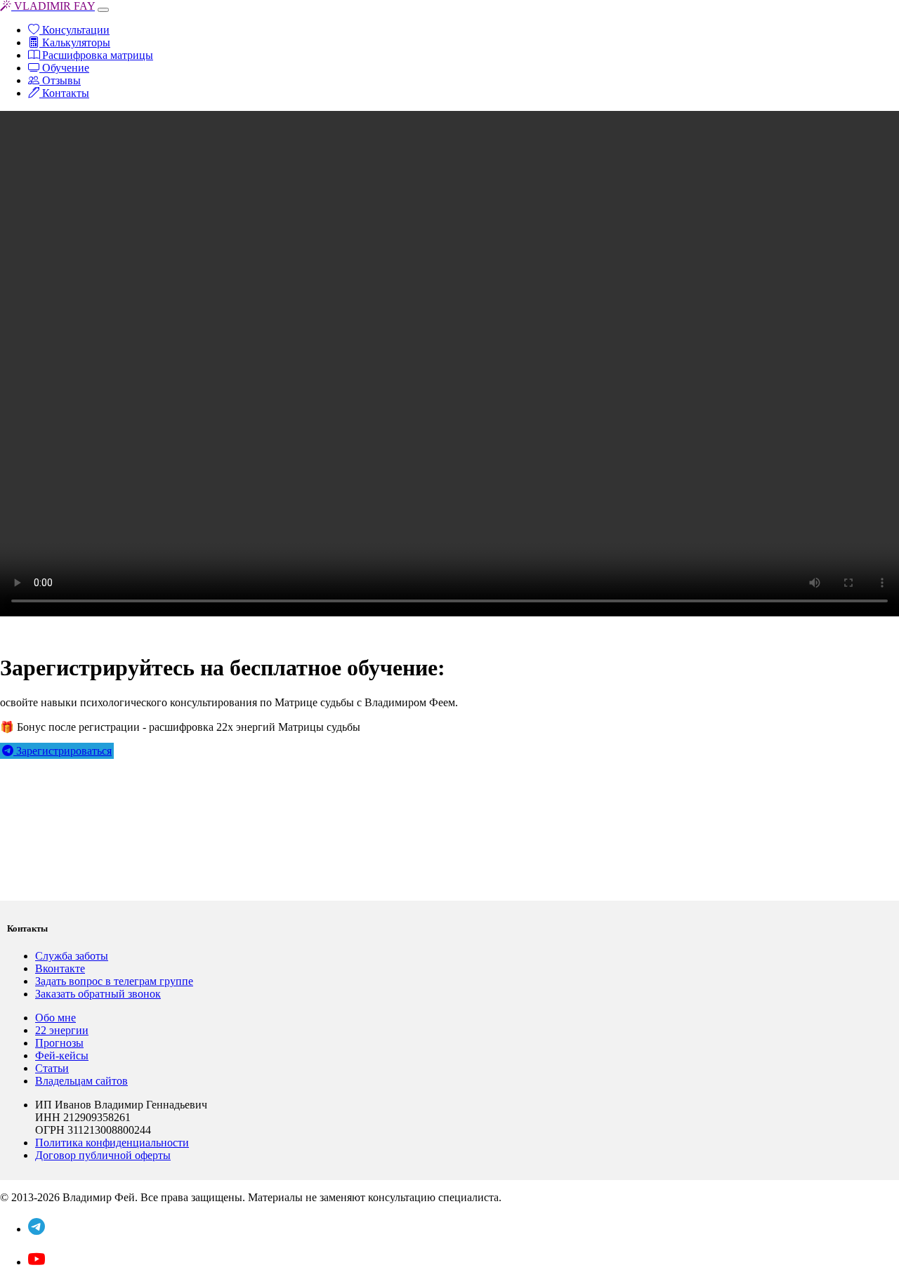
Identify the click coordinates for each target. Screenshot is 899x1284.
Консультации (74, 30)
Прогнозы (59, 1043)
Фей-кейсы (61, 1055)
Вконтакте (60, 968)
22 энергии (61, 1030)
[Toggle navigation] (103, 10)
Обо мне (55, 1018)
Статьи (52, 1068)
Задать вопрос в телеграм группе (114, 981)
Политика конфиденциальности (112, 1143)
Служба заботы (71, 956)
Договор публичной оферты (103, 1155)
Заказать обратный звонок (98, 994)
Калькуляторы (74, 42)
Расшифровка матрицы (96, 55)
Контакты (64, 93)
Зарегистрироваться (62, 751)
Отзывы (60, 80)
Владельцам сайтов (81, 1081)
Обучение (64, 68)
